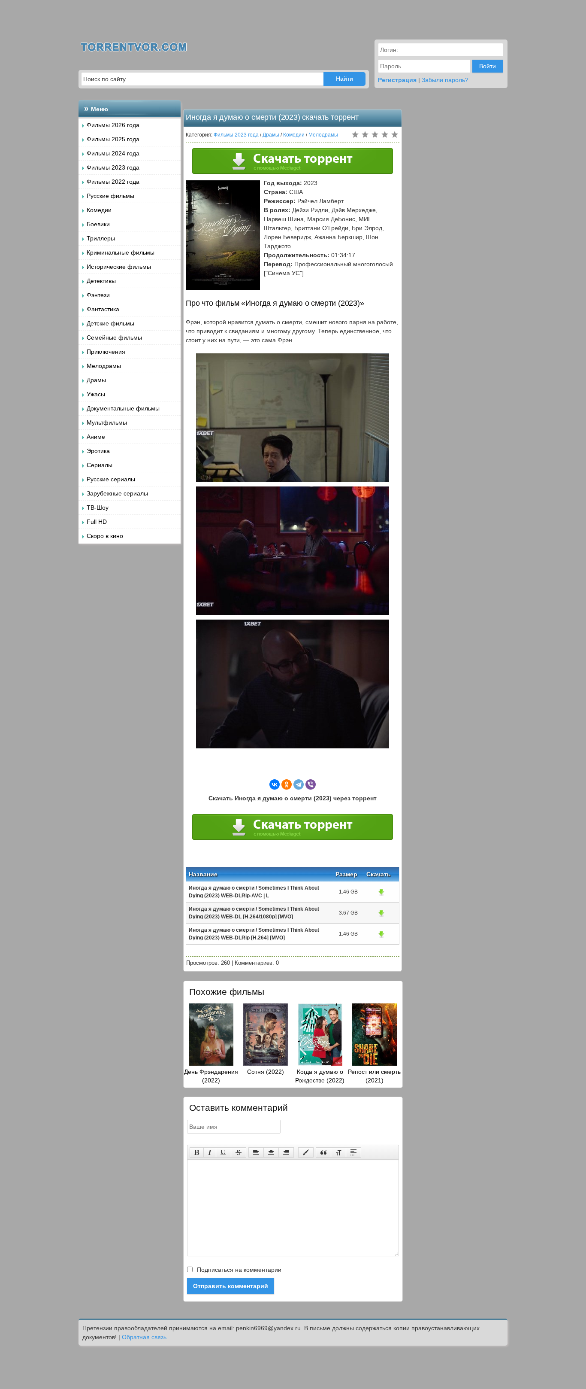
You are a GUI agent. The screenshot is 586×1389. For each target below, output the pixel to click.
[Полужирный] (197, 1152)
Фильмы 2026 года (113, 125)
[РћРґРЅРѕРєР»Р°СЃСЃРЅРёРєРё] (286, 784)
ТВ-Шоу (98, 507)
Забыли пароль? (445, 79)
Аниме (96, 436)
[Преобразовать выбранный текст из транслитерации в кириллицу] (338, 1152)
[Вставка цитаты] (323, 1152)
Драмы (96, 380)
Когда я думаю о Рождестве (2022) (319, 1076)
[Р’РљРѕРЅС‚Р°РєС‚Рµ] (274, 784)
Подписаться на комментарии (238, 1269)
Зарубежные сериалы (117, 493)
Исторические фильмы (119, 266)
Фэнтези (98, 295)
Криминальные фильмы (120, 252)
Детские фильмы (110, 323)
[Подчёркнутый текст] (223, 1152)
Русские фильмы (110, 195)
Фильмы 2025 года (113, 139)
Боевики (98, 224)
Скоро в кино (105, 535)
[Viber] (310, 784)
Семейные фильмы (114, 337)
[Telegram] (298, 784)
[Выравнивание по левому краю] (256, 1152)
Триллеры (101, 238)
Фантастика (103, 309)
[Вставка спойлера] (353, 1152)
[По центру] (271, 1152)
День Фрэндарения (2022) (211, 1076)
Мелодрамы (104, 365)
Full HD (97, 521)
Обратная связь (144, 1337)
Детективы (101, 280)
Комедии (99, 210)
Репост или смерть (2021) (374, 1076)
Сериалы (99, 465)
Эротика (98, 450)
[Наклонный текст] (209, 1152)
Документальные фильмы (123, 408)
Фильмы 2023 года (113, 167)
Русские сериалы (111, 479)
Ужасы (96, 394)
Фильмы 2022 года (113, 181)
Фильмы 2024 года (113, 153)
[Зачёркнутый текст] (238, 1152)
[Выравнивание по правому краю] (286, 1152)
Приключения (106, 351)
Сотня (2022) (265, 1071)
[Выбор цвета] (306, 1152)
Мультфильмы (107, 422)
